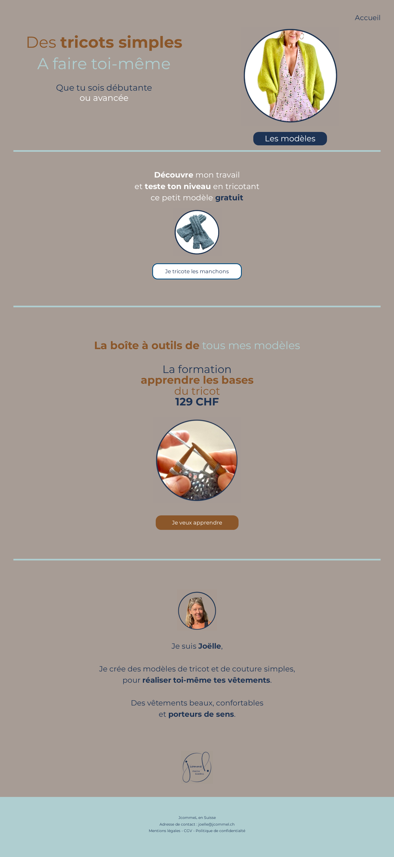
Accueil (368, 17)
